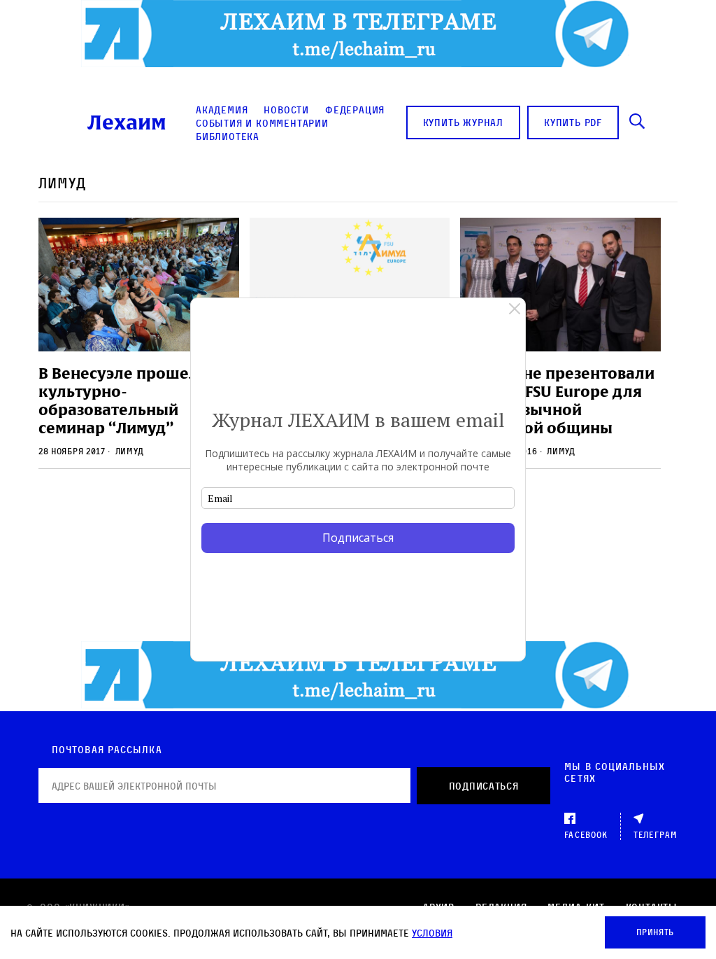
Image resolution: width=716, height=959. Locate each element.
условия (432, 933)
